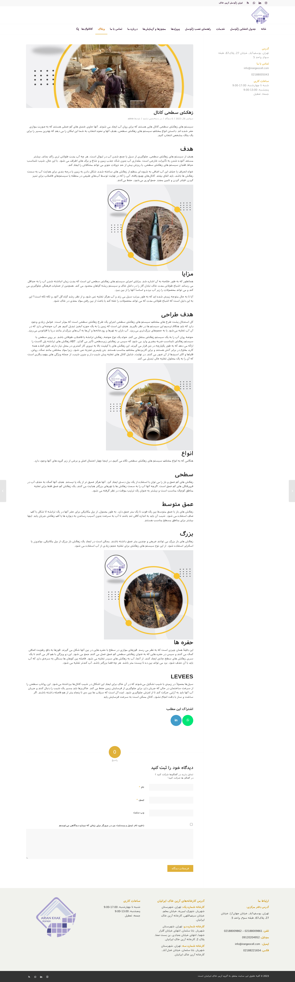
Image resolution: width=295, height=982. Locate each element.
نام (141, 787)
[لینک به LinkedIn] (260, 3)
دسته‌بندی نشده (151, 118)
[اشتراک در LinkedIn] (176, 720)
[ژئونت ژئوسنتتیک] (292, 491)
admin (131, 118)
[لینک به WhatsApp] (254, 3)
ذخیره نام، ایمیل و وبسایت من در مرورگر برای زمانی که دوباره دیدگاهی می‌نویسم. (101, 825)
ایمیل (140, 799)
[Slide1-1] (109, 76)
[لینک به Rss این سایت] (248, 3)
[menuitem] (263, 29)
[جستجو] (76, 29)
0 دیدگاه (169, 118)
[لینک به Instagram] (266, 3)
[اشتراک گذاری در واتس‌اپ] (187, 720)
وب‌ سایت (138, 812)
